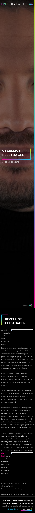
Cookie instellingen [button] (11, 509)
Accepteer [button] (26, 509)
